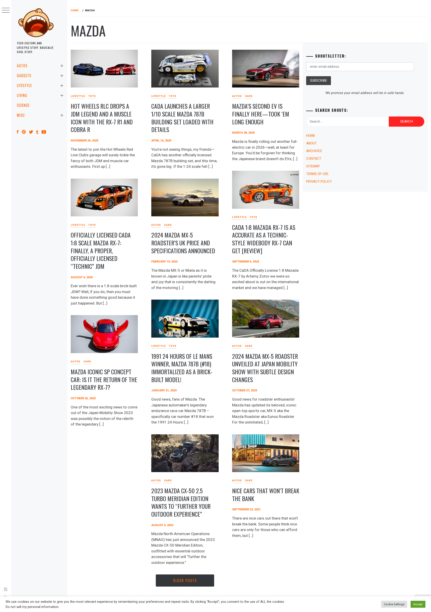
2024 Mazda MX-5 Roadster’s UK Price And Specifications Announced (183, 243)
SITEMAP (313, 166)
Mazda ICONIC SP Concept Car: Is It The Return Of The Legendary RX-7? (104, 379)
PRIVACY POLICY (319, 181)
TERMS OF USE (317, 174)
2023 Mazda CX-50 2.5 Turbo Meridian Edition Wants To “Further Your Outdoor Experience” (181, 502)
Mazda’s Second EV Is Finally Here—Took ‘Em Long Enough (260, 114)
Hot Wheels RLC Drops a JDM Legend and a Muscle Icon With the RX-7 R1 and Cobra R (102, 118)
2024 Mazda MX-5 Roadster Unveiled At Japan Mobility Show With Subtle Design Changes (265, 368)
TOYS (92, 96)
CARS (249, 96)
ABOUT (311, 143)
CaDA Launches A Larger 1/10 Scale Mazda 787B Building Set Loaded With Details (182, 118)
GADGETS (24, 75)
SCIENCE (23, 105)
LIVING (22, 95)
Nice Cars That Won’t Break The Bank (265, 494)
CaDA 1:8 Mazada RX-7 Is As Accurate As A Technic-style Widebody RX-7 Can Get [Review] (263, 239)
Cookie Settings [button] (394, 604)
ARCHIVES (314, 151)
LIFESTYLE (24, 85)
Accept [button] (418, 604)
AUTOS (22, 65)
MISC (21, 115)
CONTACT (313, 159)
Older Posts (185, 580)
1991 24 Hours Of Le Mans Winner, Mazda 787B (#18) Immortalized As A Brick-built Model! (181, 368)
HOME (310, 136)
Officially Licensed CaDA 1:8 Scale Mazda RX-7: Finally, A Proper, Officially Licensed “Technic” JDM (101, 251)
